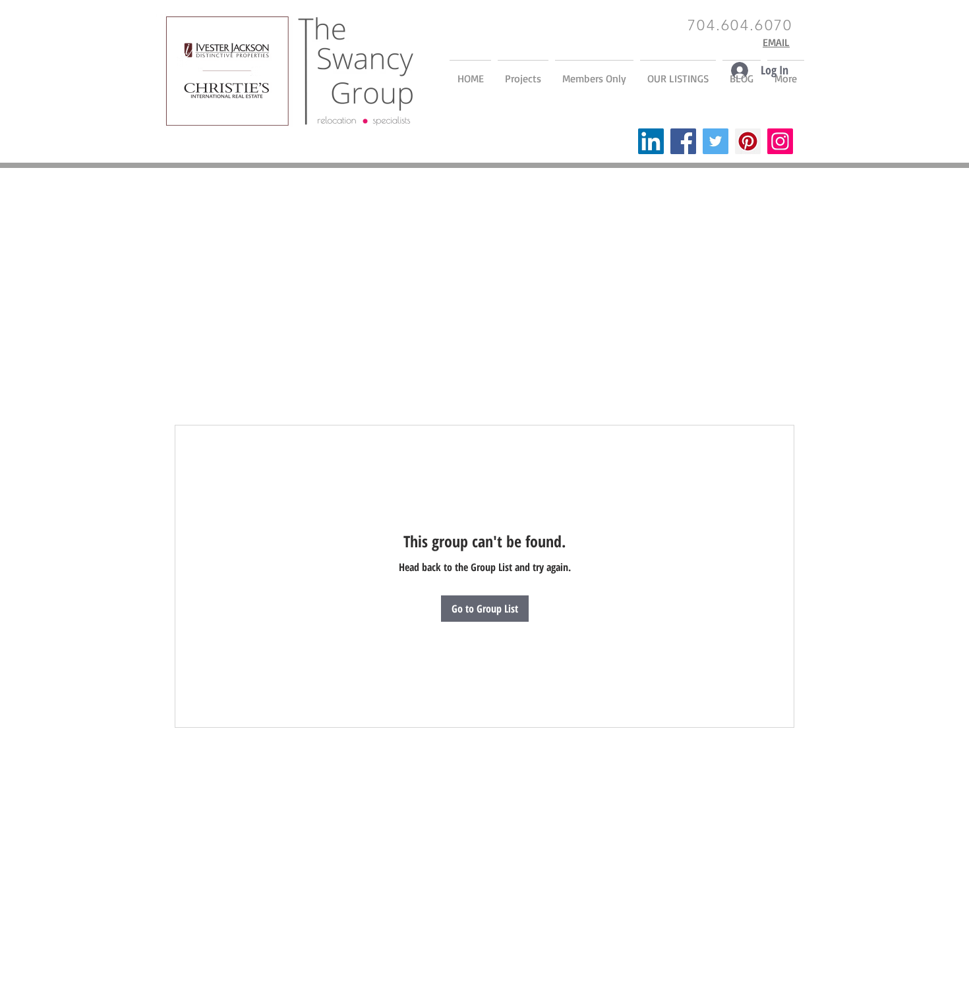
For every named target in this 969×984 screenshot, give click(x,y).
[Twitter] (715, 141)
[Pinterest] (748, 141)
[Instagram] (780, 141)
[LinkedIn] (651, 141)
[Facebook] (683, 141)
